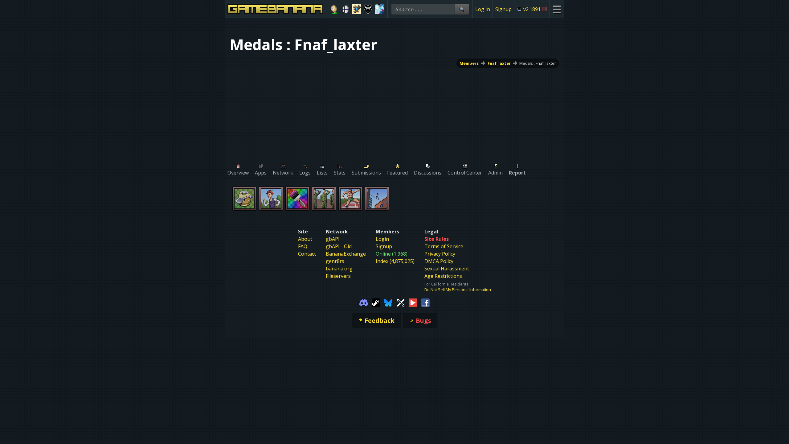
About (305, 239)
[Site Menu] (557, 9)
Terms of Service (443, 246)
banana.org (339, 268)
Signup (503, 9)
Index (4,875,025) (395, 261)
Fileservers (338, 276)
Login (382, 239)
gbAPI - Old (339, 246)
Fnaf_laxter (499, 63)
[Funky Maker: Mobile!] (356, 9)
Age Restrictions (443, 276)
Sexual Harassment (446, 268)
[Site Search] (462, 9)
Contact (307, 253)
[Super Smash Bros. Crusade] (345, 9)
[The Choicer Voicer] (379, 9)
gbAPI (333, 239)
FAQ (302, 246)
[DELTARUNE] (368, 9)
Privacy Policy (439, 253)
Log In (482, 9)
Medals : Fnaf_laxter (537, 63)
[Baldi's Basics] (334, 9)
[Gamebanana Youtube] (413, 302)
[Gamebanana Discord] (364, 302)
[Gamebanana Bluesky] (388, 302)
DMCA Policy (438, 261)
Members (469, 63)
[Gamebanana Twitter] (401, 302)
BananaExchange (346, 253)
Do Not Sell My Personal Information (457, 289)
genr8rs (335, 261)
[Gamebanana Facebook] (425, 302)
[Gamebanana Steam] (376, 302)
